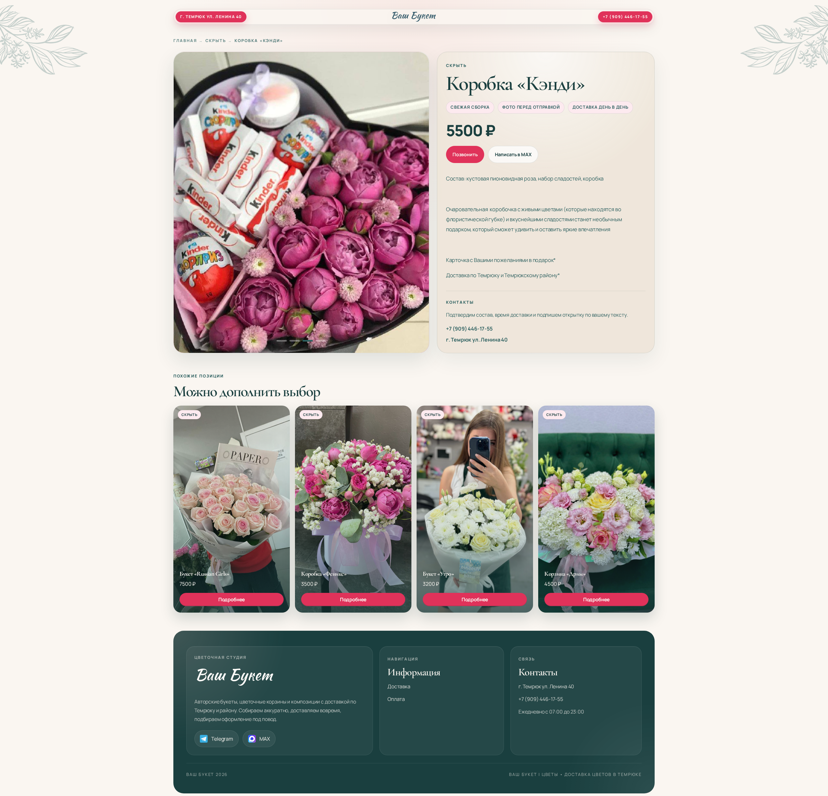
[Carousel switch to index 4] (320, 341)
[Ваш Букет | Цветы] (414, 16)
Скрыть (215, 40)
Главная (185, 40)
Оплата (396, 699)
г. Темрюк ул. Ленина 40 (477, 339)
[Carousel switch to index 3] (307, 341)
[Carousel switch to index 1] (282, 341)
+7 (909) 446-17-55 (469, 328)
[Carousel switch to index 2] (294, 341)
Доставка (398, 686)
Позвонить (465, 154)
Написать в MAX (513, 154)
